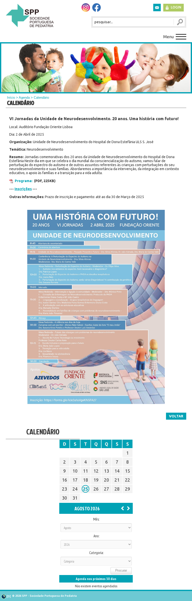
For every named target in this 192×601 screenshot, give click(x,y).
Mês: (96, 519)
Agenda (24, 97)
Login (176, 7)
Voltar (176, 416)
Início (11, 97)
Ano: (96, 536)
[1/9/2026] (129, 508)
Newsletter (157, 7)
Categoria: (96, 553)
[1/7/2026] (123, 508)
